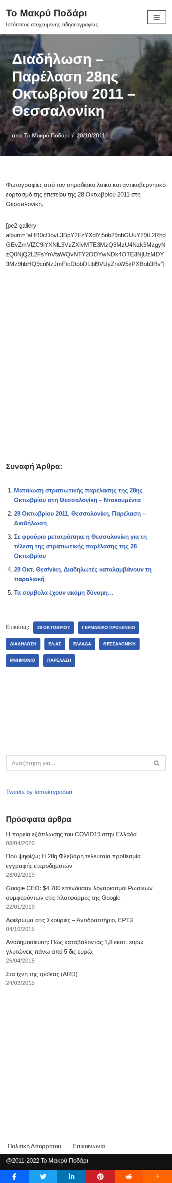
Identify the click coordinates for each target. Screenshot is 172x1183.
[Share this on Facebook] (14, 1176)
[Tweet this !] (43, 1176)
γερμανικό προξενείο (108, 627)
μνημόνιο (22, 660)
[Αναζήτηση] (157, 763)
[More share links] (157, 1176)
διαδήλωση (23, 643)
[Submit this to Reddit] (129, 1176)
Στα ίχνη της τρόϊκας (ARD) (42, 974)
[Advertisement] (86, 367)
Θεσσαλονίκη (119, 643)
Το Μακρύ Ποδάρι (46, 136)
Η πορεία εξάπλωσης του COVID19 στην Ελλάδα (71, 834)
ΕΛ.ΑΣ (54, 643)
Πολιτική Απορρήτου (34, 1146)
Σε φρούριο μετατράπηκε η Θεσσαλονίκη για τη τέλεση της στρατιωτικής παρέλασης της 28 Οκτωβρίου (80, 546)
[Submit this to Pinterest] (100, 1176)
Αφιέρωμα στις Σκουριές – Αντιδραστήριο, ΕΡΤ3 (69, 920)
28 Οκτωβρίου (53, 627)
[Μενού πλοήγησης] (156, 17)
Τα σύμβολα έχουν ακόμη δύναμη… (64, 592)
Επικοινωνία (88, 1146)
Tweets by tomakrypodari (39, 791)
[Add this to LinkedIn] (71, 1176)
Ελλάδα (82, 643)
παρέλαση (59, 660)
